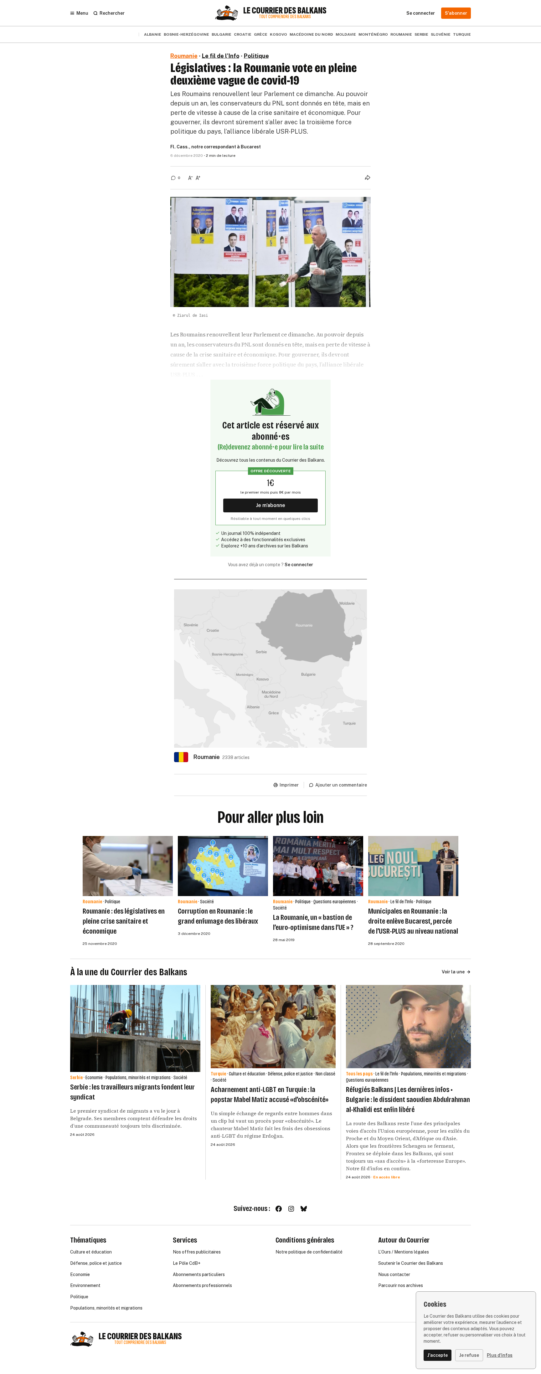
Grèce (260, 34)
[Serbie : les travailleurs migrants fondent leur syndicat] (135, 1028)
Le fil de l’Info (221, 56)
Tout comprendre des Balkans (285, 17)
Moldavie (346, 34)
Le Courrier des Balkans (285, 10)
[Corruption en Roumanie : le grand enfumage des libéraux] (223, 866)
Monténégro (373, 34)
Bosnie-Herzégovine (186, 34)
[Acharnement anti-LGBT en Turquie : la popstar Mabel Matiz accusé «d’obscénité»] (273, 1026)
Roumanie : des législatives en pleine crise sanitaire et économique (124, 921)
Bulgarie (221, 34)
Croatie (242, 34)
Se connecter (299, 564)
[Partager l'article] (367, 177)
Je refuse (469, 1355)
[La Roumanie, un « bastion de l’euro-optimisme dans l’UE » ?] (318, 866)
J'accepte (437, 1355)
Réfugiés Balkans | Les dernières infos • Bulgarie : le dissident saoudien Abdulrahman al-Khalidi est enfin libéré (408, 1099)
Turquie (462, 34)
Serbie (421, 34)
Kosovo (278, 34)
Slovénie (441, 34)
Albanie (152, 34)
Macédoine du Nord (311, 34)
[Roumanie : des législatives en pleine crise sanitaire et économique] (128, 866)
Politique (256, 56)
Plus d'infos (500, 1355)
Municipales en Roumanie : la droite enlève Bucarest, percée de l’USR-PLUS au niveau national (413, 921)
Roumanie (401, 34)
